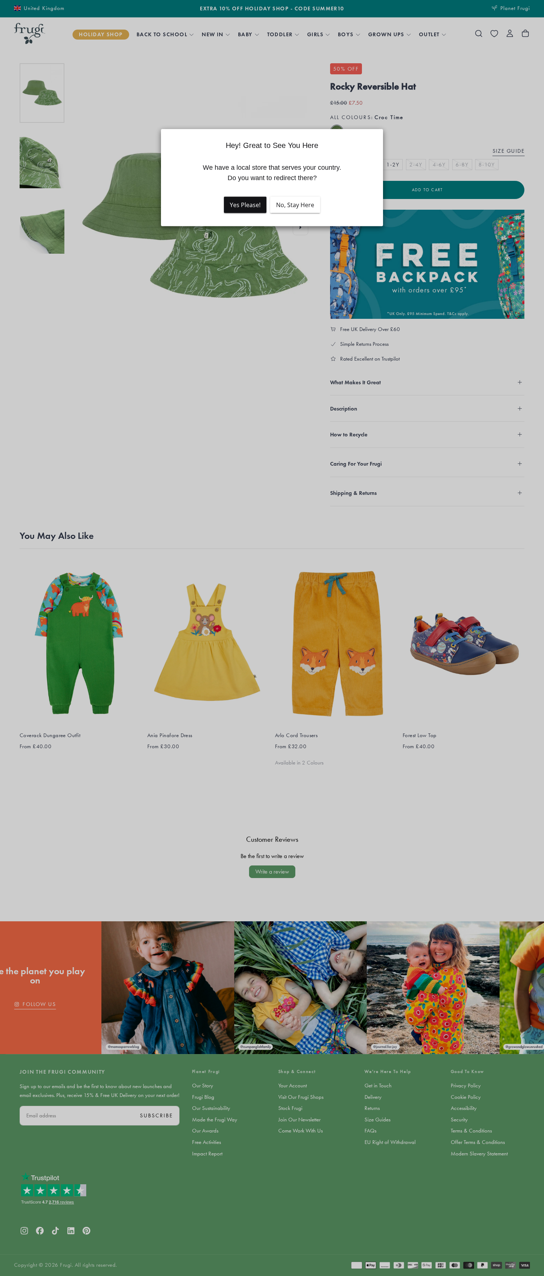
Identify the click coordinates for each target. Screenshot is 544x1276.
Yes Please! (245, 205)
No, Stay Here (295, 205)
